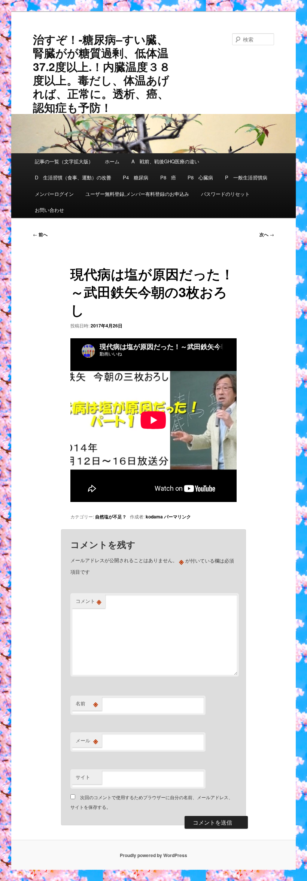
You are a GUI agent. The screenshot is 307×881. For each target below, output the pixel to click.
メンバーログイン (54, 193)
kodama (154, 516)
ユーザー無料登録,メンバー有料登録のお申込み (137, 193)
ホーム (112, 161)
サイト (83, 776)
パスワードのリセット (225, 193)
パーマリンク (177, 516)
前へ (40, 234)
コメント (88, 601)
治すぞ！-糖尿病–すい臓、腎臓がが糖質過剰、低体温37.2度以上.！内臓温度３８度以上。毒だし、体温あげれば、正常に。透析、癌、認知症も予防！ (101, 73)
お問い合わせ (49, 209)
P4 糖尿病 (135, 177)
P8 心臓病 (200, 177)
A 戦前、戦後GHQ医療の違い (165, 161)
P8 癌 (168, 177)
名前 (87, 703)
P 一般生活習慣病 (246, 177)
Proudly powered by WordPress (153, 855)
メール (87, 740)
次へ (266, 234)
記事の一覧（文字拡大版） (64, 161)
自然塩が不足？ (111, 516)
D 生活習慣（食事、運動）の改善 (73, 177)
